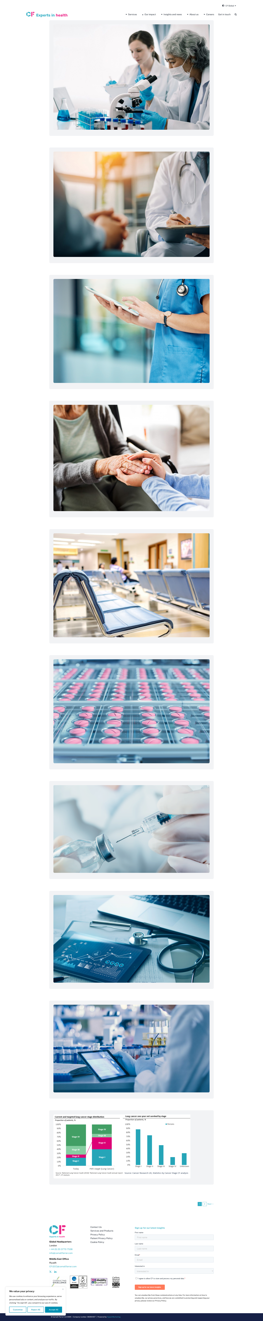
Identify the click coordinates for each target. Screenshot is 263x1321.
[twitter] (50, 1272)
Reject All (35, 1310)
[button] (236, 14)
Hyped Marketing (113, 1317)
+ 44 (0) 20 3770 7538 (60, 1249)
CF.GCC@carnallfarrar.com (63, 1266)
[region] (35, 1301)
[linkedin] (55, 1272)
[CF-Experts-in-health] (46, 13)
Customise (18, 1310)
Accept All (53, 1310)
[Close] (63, 1289)
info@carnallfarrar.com (61, 1253)
